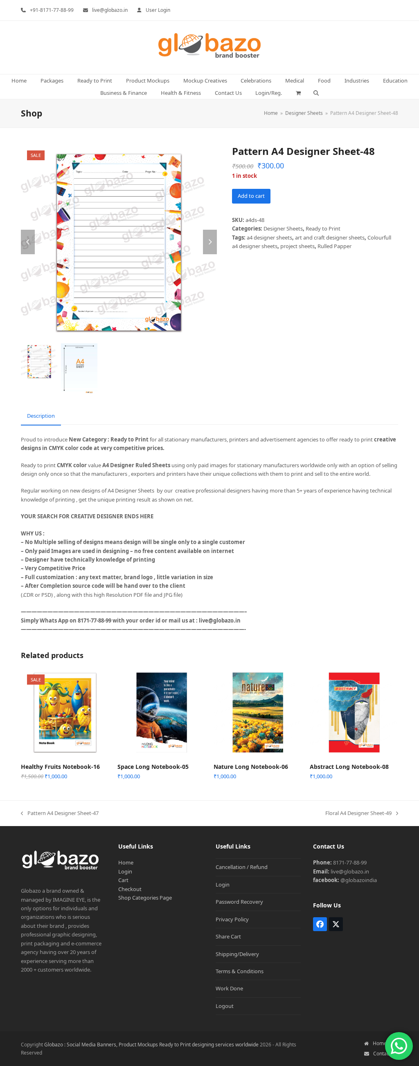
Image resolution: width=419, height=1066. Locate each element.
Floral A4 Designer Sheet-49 (358, 813)
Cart (123, 880)
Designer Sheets (283, 228)
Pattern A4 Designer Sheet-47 (60, 813)
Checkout (130, 889)
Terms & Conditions (240, 971)
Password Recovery (239, 901)
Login (125, 871)
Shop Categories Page (145, 897)
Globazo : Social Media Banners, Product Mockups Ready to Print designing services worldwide (151, 1044)
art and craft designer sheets (330, 237)
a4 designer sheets (269, 237)
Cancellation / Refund (242, 867)
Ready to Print (323, 228)
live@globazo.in (110, 10)
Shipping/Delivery (237, 954)
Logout (225, 1006)
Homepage (385, 1043)
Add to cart (251, 195)
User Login (158, 10)
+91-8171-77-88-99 (52, 10)
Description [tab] (41, 415)
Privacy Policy (232, 919)
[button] (298, 93)
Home (125, 862)
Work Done (229, 988)
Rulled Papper (334, 246)
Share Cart (228, 936)
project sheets (297, 246)
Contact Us (385, 1053)
